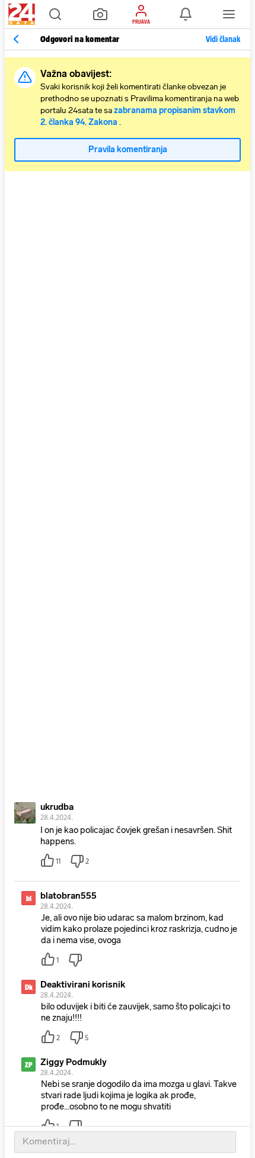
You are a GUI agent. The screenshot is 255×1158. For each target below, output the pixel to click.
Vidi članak (223, 39)
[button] (55, 14)
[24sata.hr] (20, 14)
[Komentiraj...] (125, 1142)
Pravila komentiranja (127, 149)
